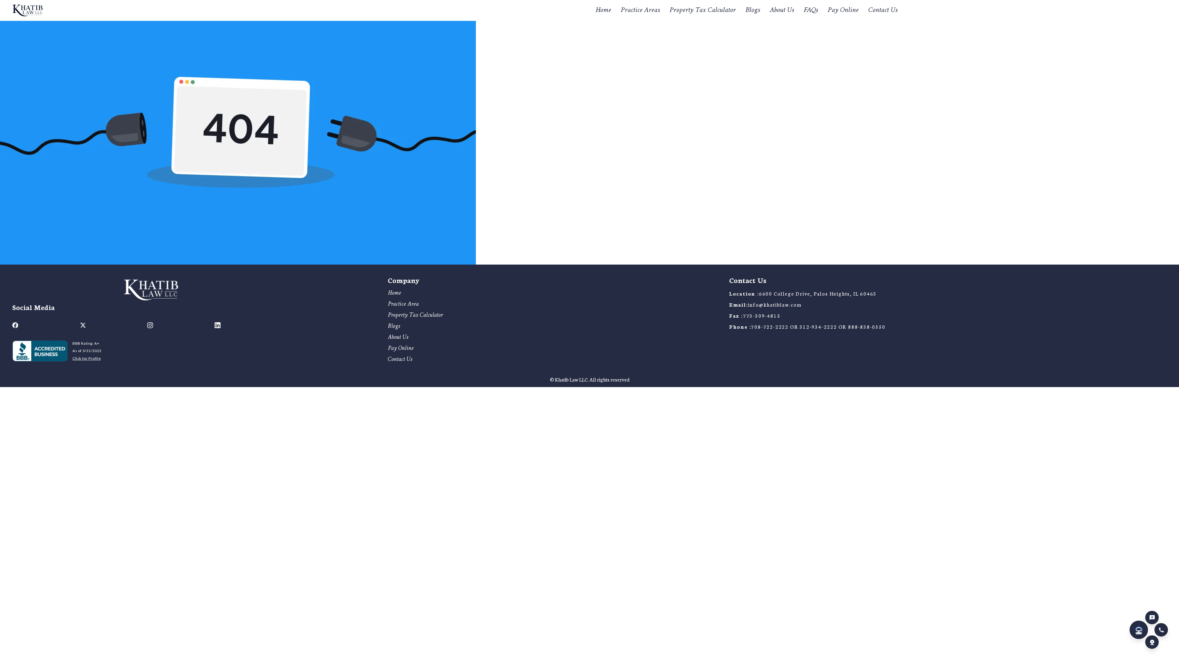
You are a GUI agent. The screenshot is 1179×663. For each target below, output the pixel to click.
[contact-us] (1152, 617)
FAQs (811, 10)
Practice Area (403, 304)
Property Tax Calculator (703, 10)
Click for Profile (86, 358)
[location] (1152, 642)
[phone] (1161, 629)
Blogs (752, 10)
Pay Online (843, 10)
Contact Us (882, 10)
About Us (782, 10)
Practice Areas (640, 10)
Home (603, 10)
